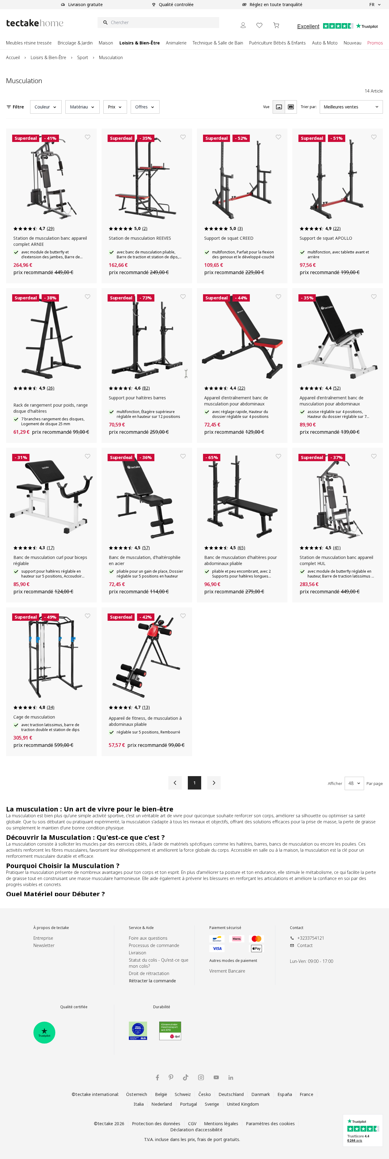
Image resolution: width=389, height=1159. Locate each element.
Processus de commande (154, 945)
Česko (204, 1094)
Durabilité (161, 1007)
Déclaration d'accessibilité (196, 1129)
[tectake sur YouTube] (216, 1077)
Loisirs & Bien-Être (48, 57)
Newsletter (43, 945)
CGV (192, 1123)
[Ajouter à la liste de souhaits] (87, 137)
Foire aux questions (148, 938)
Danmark (260, 1094)
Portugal (188, 1104)
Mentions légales (221, 1123)
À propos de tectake (51, 927)
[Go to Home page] (35, 23)
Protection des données (156, 1123)
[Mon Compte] (243, 25)
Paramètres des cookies (270, 1123)
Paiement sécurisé (225, 927)
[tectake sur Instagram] (201, 1077)
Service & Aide (141, 927)
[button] (46, 107)
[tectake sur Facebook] (157, 1077)
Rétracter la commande (152, 981)
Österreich (136, 1094)
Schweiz (183, 1094)
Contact (296, 927)
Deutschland (231, 1094)
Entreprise (43, 938)
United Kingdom (243, 1104)
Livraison (137, 953)
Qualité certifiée (74, 1007)
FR (371, 4)
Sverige (212, 1104)
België (161, 1094)
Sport (82, 57)
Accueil (13, 57)
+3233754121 (310, 938)
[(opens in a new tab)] (44, 1033)
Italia (139, 1104)
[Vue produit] (279, 107)
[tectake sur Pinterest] (171, 1077)
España (284, 1094)
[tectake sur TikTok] (185, 1077)
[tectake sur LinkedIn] (231, 1077)
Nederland (161, 1104)
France (306, 1094)
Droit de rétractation (149, 973)
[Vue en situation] (291, 107)
